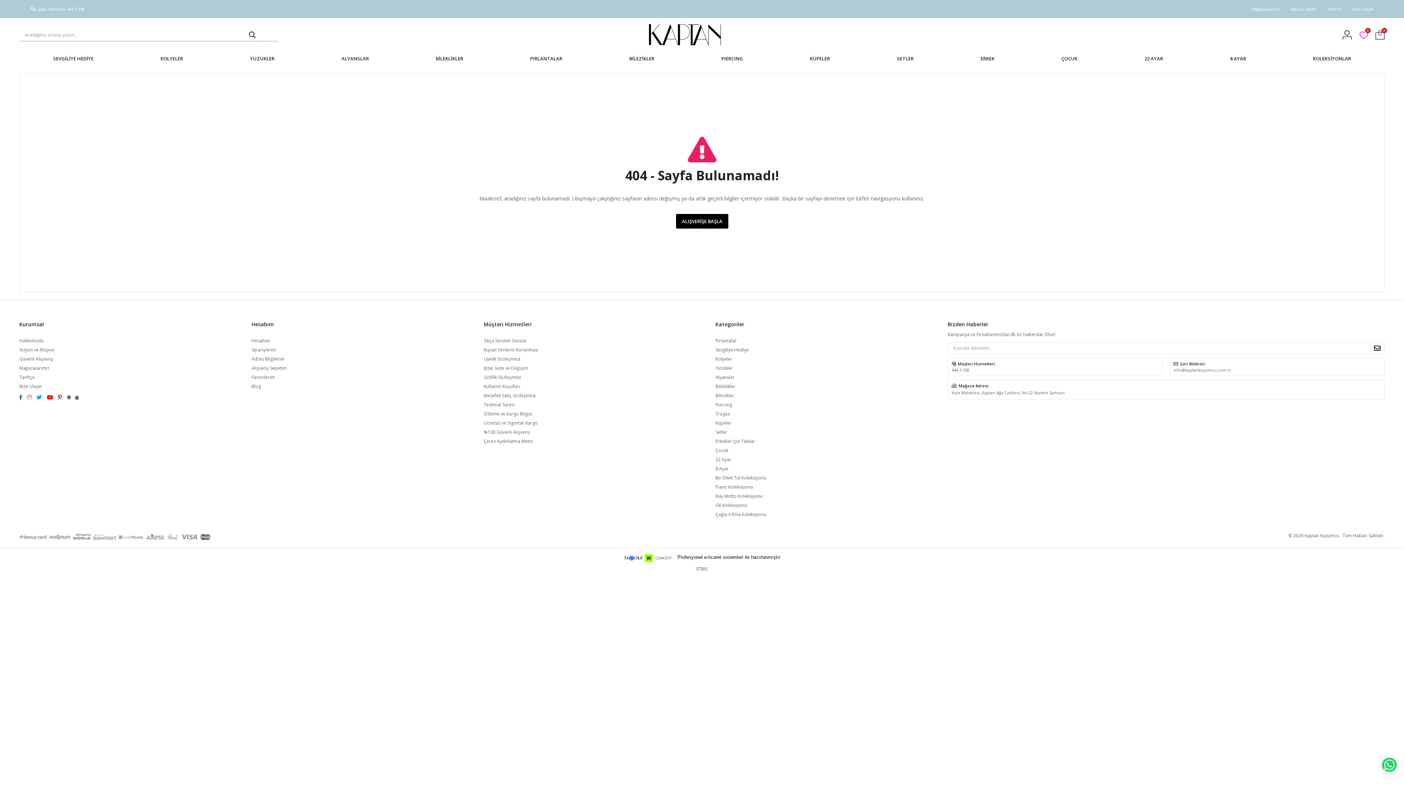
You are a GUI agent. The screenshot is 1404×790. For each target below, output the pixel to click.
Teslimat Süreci (499, 405)
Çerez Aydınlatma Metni (508, 441)
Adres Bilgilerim (268, 359)
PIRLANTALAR (546, 58)
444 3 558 (960, 370)
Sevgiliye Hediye (732, 350)
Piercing (724, 405)
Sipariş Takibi (1303, 9)
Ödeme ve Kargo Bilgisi (508, 414)
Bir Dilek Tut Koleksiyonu (741, 478)
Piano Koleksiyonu (734, 487)
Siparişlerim (264, 350)
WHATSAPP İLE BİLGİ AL (1389, 765)
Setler (721, 432)
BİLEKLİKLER (449, 58)
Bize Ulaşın (1363, 9)
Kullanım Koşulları (502, 386)
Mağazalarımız (1266, 9)
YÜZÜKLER (262, 58)
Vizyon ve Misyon (36, 350)
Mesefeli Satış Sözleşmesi (510, 395)
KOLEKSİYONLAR (1332, 58)
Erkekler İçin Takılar (735, 441)
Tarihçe (27, 377)
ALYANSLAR (355, 58)
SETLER (905, 58)
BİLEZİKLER (641, 58)
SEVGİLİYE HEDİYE (73, 58)
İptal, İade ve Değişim (506, 368)
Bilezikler (725, 395)
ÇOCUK (1069, 58)
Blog (256, 386)
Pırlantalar (726, 341)
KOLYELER (172, 58)
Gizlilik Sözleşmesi (502, 377)
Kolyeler (724, 359)
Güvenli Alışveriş (36, 359)
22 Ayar (723, 459)
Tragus (723, 414)
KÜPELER (820, 58)
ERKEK (987, 58)
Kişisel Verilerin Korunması (511, 350)
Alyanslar (725, 377)
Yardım (1334, 9)
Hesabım (261, 341)
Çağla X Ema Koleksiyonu (741, 514)
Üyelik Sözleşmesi (502, 359)
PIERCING (732, 58)
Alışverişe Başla (702, 221)
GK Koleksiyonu (731, 505)
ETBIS (702, 569)
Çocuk (722, 450)
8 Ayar (722, 469)
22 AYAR (1153, 58)
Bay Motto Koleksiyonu (739, 496)
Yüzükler (724, 368)
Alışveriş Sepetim (269, 368)
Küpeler (724, 423)
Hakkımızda (31, 341)
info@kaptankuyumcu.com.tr (1202, 370)
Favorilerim (1367, 31)
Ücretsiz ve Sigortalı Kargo (511, 423)
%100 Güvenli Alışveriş (507, 432)
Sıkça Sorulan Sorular (505, 341)
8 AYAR (1238, 58)
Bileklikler (725, 386)
